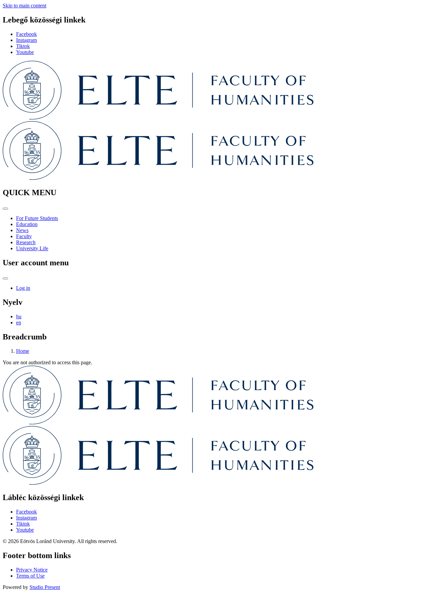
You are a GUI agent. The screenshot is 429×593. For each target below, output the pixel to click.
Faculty (24, 236)
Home (22, 351)
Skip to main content (24, 5)
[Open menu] (5, 209)
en (18, 322)
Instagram (26, 40)
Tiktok (23, 46)
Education (27, 224)
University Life (32, 248)
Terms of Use (30, 576)
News (22, 230)
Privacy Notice (32, 570)
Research (26, 242)
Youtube (25, 52)
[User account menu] (5, 278)
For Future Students (37, 218)
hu (18, 316)
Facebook (26, 34)
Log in (23, 288)
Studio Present (44, 587)
